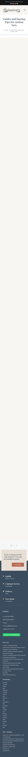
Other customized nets (9, 675)
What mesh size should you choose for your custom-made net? (12, 120)
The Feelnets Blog (5, 706)
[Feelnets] (12, 10)
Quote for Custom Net (9, 746)
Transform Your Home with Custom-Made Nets (13, 319)
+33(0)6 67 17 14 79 (8, 629)
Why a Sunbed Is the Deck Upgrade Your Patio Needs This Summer (13, 165)
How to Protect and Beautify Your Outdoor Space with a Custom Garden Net (13, 422)
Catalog (5, 682)
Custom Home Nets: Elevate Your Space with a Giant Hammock (13, 521)
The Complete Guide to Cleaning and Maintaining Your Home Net (13, 208)
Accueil (6, 30)
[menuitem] (11, 4)
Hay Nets (5, 673)
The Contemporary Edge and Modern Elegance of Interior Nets (13, 375)
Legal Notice (6, 750)
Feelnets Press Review (9, 744)
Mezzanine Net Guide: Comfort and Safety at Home (13, 475)
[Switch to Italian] (17, 4)
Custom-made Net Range (10, 645)
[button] (24, 10)
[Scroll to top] (25, 754)
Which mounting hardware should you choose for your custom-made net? (13, 67)
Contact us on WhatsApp (11, 634)
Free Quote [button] (18, 564)
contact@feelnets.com (10, 626)
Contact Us (6, 748)
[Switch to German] (15, 4)
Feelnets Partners (8, 743)
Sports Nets (6, 667)
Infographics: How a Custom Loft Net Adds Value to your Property (13, 271)
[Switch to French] (11, 4)
